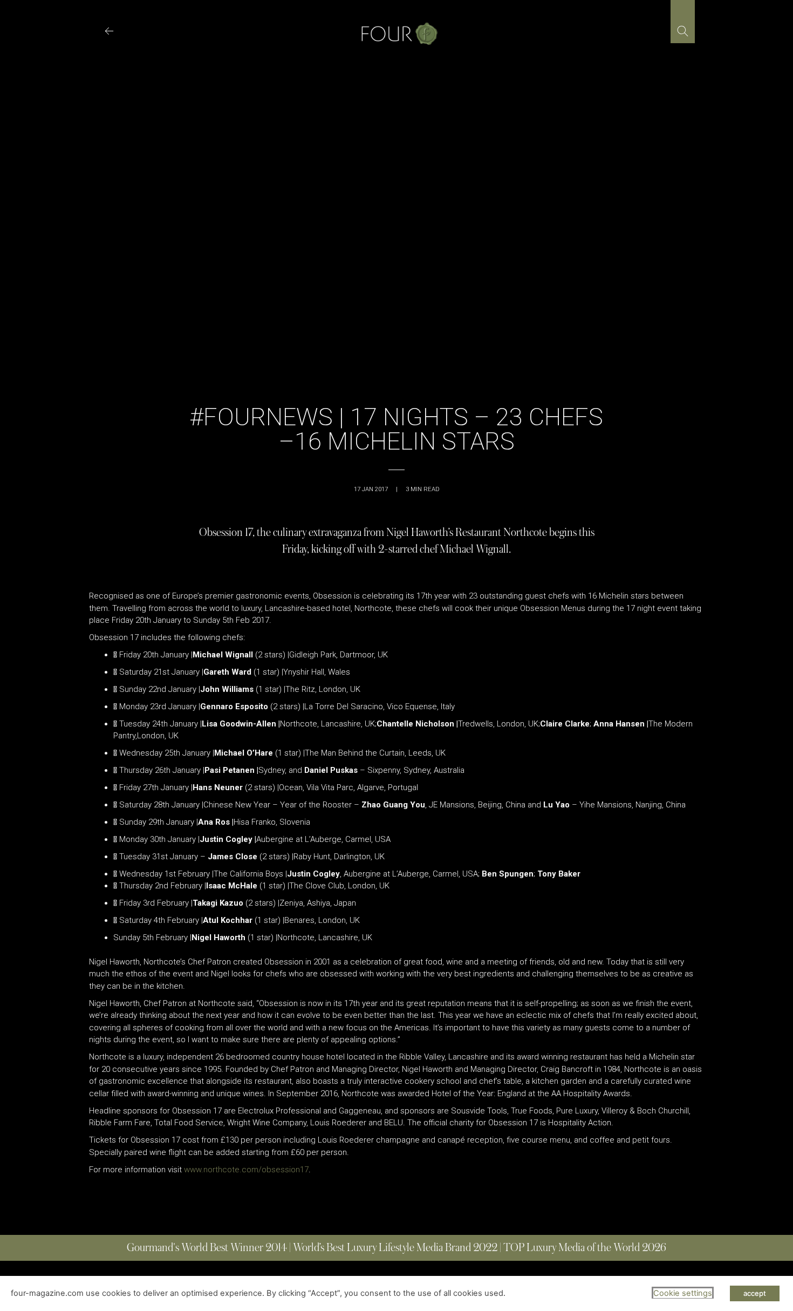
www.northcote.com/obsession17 (246, 1169)
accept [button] (754, 1293)
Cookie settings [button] (682, 1293)
